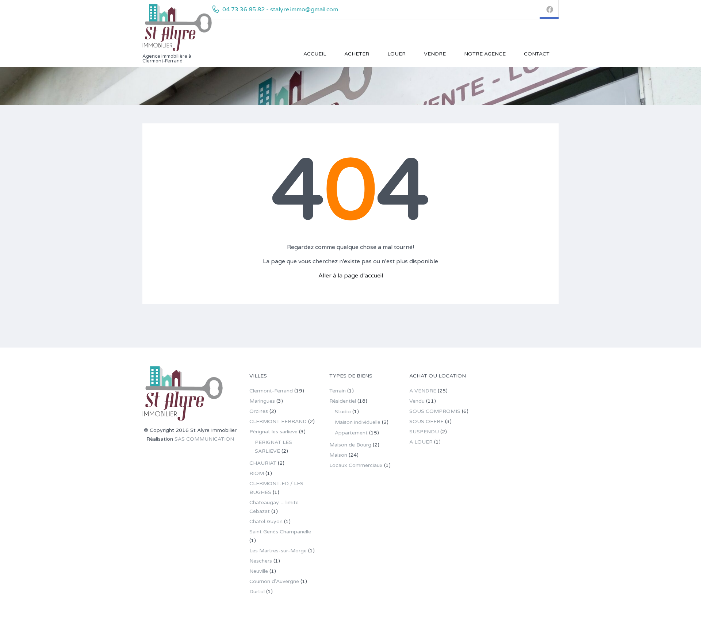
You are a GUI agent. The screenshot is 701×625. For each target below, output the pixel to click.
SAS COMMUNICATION (204, 439)
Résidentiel (342, 401)
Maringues (262, 401)
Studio (343, 412)
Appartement (351, 433)
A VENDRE (422, 391)
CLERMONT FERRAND (278, 421)
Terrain (337, 391)
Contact (536, 54)
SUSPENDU (424, 432)
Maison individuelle (357, 422)
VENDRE (435, 54)
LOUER (396, 54)
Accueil (314, 54)
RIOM (256, 473)
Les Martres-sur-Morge (278, 551)
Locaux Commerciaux (356, 465)
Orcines (258, 411)
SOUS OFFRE (426, 421)
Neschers (260, 561)
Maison (338, 455)
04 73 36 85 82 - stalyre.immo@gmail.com (280, 9)
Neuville (258, 571)
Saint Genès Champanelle (280, 532)
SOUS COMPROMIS (434, 411)
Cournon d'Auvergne (274, 581)
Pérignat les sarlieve (273, 432)
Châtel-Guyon (266, 521)
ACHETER (356, 54)
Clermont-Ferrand (271, 391)
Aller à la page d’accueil (350, 275)
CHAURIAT (262, 463)
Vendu (417, 401)
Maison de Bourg (350, 445)
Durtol (257, 591)
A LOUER (421, 442)
